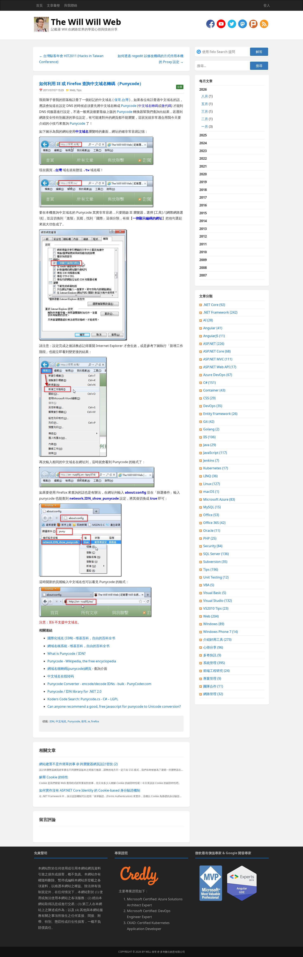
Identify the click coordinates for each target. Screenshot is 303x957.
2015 (203, 213)
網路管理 (213, 694)
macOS (211, 491)
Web (72, 90)
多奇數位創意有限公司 (172, 951)
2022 (203, 158)
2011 (203, 244)
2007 (203, 275)
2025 (203, 135)
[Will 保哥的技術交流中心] (211, 23)
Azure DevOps (217, 374)
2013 (203, 228)
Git (208, 421)
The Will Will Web (86, 21)
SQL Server (216, 554)
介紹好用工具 (217, 639)
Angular (212, 328)
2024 (203, 143)
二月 (204, 119)
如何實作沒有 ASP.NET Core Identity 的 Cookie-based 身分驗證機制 (89, 790)
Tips (78, 90)
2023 (203, 151)
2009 (203, 260)
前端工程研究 (216, 670)
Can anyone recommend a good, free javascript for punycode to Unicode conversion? (114, 706)
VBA (208, 585)
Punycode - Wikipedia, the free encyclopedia (81, 661)
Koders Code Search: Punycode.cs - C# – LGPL (82, 699)
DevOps (212, 406)
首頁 (39, 5)
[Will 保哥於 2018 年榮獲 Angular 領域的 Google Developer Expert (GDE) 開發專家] (242, 883)
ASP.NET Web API (219, 367)
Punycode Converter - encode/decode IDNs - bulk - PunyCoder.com (99, 684)
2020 (203, 174)
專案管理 (212, 678)
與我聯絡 (70, 5)
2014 (203, 221)
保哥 (84, 721)
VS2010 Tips (215, 608)
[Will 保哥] (221, 23)
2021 (203, 166)
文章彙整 (53, 5)
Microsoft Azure (219, 499)
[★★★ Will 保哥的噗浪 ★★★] (253, 23)
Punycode (128, 105)
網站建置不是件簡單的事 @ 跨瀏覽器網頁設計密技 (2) (78, 764)
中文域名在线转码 (60, 676)
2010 (203, 252)
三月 (204, 111)
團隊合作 (213, 686)
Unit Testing (216, 577)
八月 (204, 96)
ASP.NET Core (217, 351)
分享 (179, 87)
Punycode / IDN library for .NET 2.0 (74, 691)
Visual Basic (214, 592)
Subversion (215, 561)
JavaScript (215, 452)
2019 (203, 182)
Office (211, 515)
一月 (204, 126)
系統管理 (214, 663)
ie (89, 721)
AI (208, 320)
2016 (203, 205)
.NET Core (214, 304)
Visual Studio (217, 600)
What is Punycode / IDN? (66, 653)
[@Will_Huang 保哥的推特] (232, 23)
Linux (211, 483)
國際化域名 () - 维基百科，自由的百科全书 (81, 638)
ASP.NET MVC (217, 359)
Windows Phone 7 (220, 631)
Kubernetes (215, 468)
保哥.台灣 (121, 99)
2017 (203, 197)
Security (212, 546)
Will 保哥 (151, 951)
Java (209, 445)
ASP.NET (213, 343)
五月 (204, 104)
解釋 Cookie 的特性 (53, 777)
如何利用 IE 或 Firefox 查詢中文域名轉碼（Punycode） (91, 83)
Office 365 (214, 522)
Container (214, 390)
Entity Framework (220, 413)
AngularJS (214, 336)
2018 (203, 189)
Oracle (211, 530)
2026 (206, 108)
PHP (209, 538)
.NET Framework (220, 312)
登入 (266, 5)
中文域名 (61, 721)
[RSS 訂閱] (264, 23)
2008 (203, 267)
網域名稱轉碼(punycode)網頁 (69, 668)
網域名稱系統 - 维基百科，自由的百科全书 (78, 646)
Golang (211, 429)
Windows (213, 624)
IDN (52, 721)
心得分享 (213, 647)
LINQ (210, 476)
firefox (95, 721)
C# (209, 382)
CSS (209, 398)
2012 (203, 236)
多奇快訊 (212, 655)
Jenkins (211, 460)
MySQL (212, 507)
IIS (209, 437)
